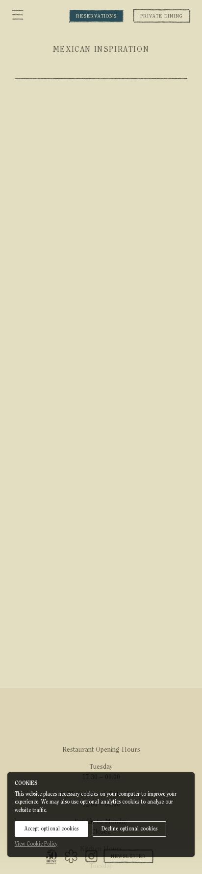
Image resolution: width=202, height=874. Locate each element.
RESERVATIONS (96, 16)
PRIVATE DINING (161, 16)
